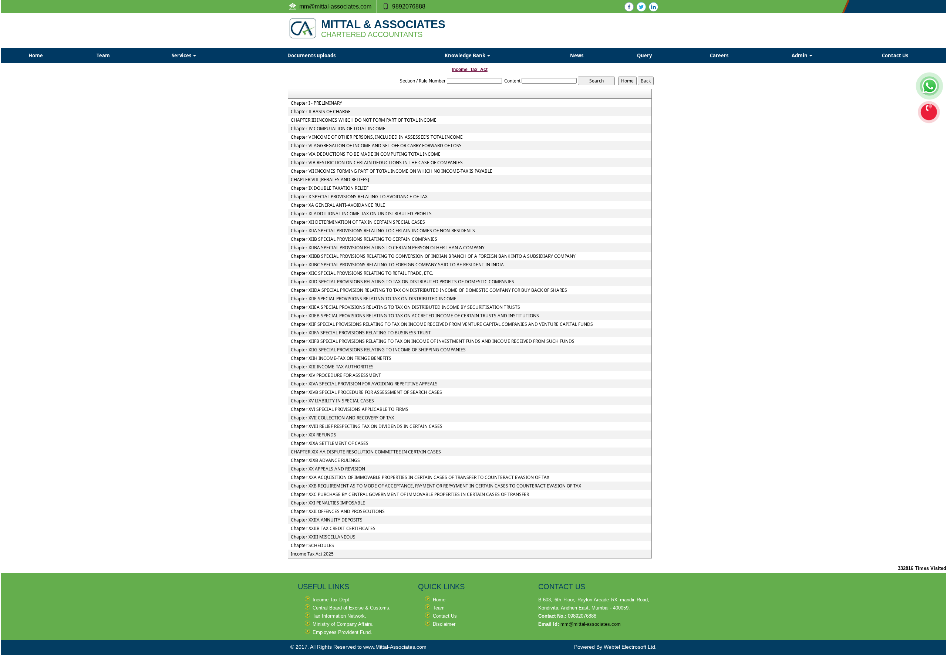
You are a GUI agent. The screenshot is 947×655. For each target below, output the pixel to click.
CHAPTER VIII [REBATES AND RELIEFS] (330, 180)
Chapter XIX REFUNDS (313, 435)
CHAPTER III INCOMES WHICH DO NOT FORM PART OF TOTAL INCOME (364, 120)
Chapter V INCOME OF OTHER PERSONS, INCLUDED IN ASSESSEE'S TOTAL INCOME (377, 137)
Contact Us (895, 55)
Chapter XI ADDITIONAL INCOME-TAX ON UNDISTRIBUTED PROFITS (361, 214)
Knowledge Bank (465, 55)
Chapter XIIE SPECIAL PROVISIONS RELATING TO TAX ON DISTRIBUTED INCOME (373, 299)
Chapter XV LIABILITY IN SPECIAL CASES (332, 401)
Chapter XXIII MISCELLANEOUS (323, 537)
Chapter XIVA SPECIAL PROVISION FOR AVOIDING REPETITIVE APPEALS (364, 384)
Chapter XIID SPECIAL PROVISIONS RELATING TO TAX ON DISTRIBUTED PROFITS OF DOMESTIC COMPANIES (402, 282)
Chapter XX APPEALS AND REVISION (328, 469)
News (576, 55)
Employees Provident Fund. (342, 632)
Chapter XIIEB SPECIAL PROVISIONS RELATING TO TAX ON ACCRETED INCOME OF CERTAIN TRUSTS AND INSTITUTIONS (415, 316)
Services (182, 55)
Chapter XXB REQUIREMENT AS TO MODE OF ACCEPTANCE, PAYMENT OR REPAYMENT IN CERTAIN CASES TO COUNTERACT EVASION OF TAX (436, 486)
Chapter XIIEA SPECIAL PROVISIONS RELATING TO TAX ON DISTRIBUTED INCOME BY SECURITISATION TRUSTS (405, 307)
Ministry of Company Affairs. (343, 624)
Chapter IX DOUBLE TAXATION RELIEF (329, 188)
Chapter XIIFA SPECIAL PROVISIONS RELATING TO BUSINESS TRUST (361, 333)
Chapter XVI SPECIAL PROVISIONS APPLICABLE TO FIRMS (349, 409)
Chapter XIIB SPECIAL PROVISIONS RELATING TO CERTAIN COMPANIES (364, 239)
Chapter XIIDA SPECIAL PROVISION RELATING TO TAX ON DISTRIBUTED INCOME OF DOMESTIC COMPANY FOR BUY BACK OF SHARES (429, 290)
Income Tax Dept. (332, 599)
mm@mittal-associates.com (590, 624)
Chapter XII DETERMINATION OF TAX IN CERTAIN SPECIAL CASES (358, 222)
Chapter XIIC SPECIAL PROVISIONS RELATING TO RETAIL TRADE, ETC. (362, 273)
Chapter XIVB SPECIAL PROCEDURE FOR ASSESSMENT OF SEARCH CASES (366, 392)
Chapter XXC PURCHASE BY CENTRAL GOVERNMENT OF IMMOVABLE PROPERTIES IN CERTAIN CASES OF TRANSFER (410, 494)
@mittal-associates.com (340, 6)
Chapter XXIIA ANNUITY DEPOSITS (327, 520)
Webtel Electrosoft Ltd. (630, 647)
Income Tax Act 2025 (312, 554)
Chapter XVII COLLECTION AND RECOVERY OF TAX (342, 418)
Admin (800, 55)
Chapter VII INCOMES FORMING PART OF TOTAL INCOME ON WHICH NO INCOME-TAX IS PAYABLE (391, 171)
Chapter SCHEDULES (312, 545)
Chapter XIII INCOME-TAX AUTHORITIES (332, 367)
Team (103, 55)
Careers (719, 55)
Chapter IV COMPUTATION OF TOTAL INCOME (338, 129)
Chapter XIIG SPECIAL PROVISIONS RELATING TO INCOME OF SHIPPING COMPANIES (378, 350)
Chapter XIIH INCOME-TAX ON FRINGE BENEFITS (341, 358)
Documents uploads (311, 55)
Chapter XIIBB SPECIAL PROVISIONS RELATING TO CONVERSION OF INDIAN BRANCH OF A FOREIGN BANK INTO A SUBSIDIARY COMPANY (433, 256)
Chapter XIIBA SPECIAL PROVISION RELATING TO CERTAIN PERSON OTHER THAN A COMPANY (388, 248)
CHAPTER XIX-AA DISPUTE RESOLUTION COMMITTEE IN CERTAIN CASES (366, 452)
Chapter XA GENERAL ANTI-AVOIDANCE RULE (338, 205)
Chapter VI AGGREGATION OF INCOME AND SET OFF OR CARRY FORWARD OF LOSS (376, 146)
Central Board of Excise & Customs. (352, 608)
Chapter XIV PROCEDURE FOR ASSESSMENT (336, 375)
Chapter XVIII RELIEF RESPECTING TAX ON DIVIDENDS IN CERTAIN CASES (366, 426)
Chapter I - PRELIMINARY (316, 103)
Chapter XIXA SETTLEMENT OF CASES (329, 443)
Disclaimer (444, 624)
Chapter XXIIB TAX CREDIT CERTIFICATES (333, 528)
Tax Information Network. (339, 616)
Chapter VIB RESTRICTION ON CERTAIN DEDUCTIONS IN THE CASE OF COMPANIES (377, 163)
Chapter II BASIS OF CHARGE (321, 112)
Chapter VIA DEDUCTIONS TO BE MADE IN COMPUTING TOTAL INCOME (366, 154)
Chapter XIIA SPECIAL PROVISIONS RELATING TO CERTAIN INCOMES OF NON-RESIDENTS (383, 231)
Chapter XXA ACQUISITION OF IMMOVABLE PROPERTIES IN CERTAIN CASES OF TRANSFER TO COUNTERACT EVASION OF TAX (420, 477)
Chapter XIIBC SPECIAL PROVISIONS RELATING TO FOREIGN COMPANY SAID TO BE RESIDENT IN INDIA (397, 265)
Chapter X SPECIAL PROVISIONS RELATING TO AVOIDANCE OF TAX (359, 197)
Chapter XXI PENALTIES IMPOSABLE (328, 503)
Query (644, 55)
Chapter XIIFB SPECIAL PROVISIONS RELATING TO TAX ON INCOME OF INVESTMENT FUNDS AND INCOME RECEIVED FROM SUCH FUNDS (432, 341)
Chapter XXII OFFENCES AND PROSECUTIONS (338, 511)
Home (35, 55)
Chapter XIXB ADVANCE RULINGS (325, 460)
